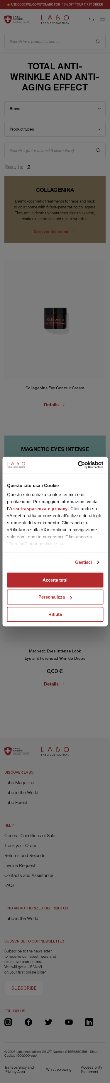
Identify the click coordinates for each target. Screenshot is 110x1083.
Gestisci (83, 562)
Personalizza (51, 596)
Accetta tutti (55, 580)
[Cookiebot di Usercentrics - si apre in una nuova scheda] (78, 465)
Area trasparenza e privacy (38, 508)
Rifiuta (55, 614)
